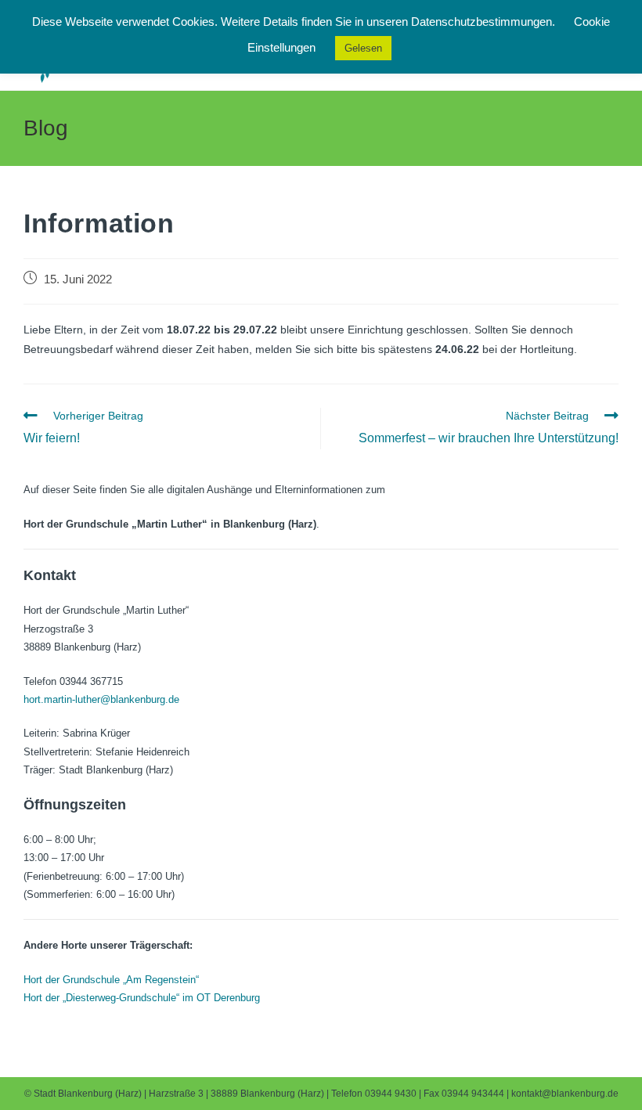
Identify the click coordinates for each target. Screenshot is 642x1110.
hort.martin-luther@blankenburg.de (101, 699)
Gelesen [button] (363, 48)
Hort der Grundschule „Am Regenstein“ (111, 980)
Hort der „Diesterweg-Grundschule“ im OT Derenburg (141, 998)
